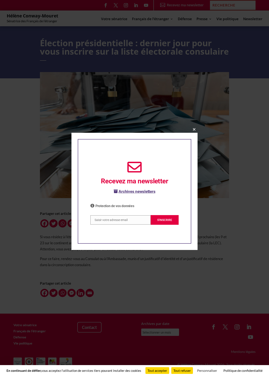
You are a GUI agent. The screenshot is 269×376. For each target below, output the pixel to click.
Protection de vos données (114, 206)
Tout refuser (182, 370)
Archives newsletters (137, 191)
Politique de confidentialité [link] (242, 370)
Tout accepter (157, 370)
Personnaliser (207, 370)
